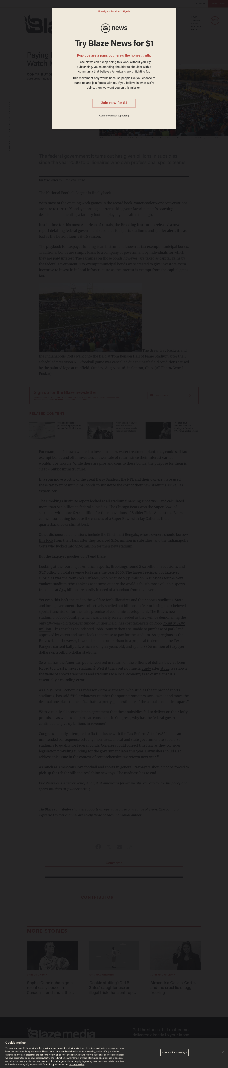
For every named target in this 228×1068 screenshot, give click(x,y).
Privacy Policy (76, 1065)
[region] (114, 1053)
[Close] (222, 1052)
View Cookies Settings (174, 1053)
